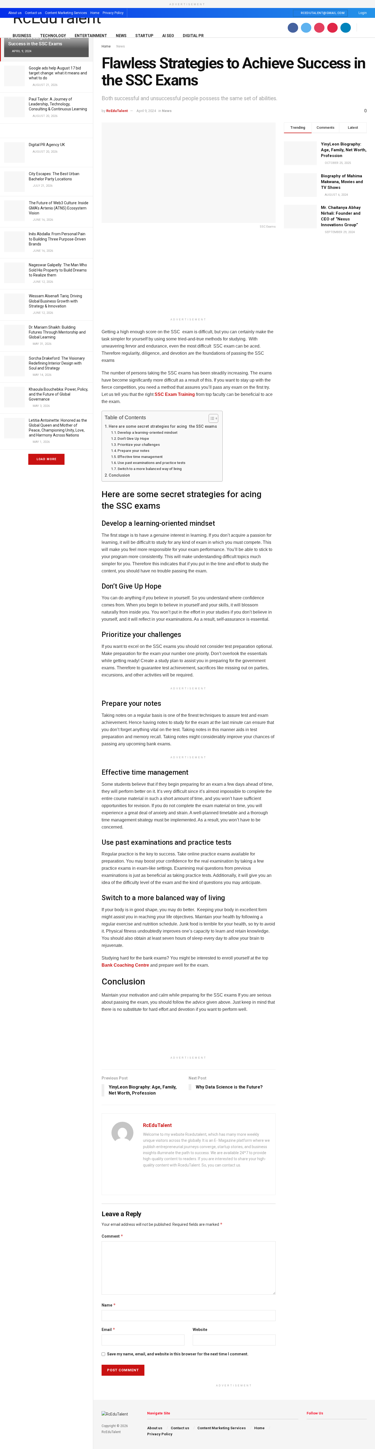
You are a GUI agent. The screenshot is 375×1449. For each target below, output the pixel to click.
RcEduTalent (117, 111)
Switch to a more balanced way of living (149, 469)
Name (109, 1305)
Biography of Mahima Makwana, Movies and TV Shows (342, 182)
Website (200, 1329)
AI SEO (168, 35)
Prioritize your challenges (138, 445)
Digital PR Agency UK (47, 144)
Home (94, 13)
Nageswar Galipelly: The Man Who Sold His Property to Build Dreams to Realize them (58, 270)
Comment (112, 1236)
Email (108, 1329)
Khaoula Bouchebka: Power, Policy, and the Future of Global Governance (58, 394)
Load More (46, 459)
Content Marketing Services (66, 13)
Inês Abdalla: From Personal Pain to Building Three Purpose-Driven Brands (57, 239)
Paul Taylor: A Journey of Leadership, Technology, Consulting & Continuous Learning (58, 104)
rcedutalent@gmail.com (322, 13)
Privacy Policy (113, 13)
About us (15, 13)
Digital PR (193, 35)
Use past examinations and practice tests (151, 463)
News (121, 35)
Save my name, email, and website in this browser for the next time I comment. (177, 1354)
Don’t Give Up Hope (133, 439)
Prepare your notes (133, 451)
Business (22, 35)
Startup (144, 35)
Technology (53, 35)
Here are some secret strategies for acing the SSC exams (163, 426)
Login (362, 13)
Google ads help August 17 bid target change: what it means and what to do (58, 73)
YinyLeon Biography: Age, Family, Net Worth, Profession (343, 150)
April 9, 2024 (146, 111)
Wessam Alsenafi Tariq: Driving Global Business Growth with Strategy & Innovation (55, 301)
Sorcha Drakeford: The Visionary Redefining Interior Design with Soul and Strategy (57, 363)
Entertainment (91, 35)
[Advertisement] (189, 276)
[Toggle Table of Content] (211, 418)
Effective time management (140, 457)
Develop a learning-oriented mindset (147, 432)
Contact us (33, 13)
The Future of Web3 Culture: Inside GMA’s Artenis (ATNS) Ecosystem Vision (58, 208)
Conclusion (119, 475)
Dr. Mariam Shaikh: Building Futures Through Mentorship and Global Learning (57, 332)
